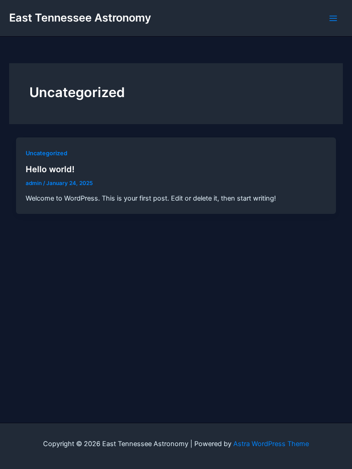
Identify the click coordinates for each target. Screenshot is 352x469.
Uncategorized (46, 153)
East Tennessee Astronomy (80, 17)
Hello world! (50, 169)
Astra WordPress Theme (271, 444)
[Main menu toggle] (333, 18)
